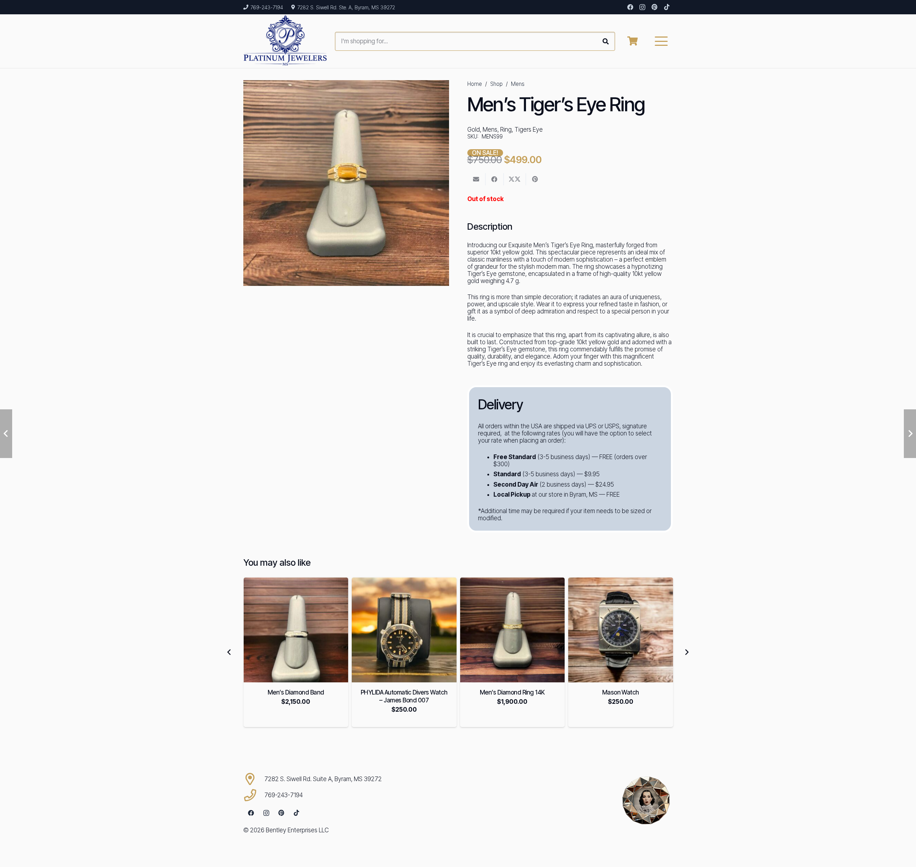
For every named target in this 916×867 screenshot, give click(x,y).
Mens (518, 84)
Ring (506, 129)
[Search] (605, 41)
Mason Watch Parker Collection (620, 692)
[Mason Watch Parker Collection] (620, 630)
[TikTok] (667, 7)
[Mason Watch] (512, 630)
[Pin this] (535, 179)
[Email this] (476, 179)
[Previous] (229, 652)
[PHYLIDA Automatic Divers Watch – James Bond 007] (295, 630)
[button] (661, 41)
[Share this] (495, 179)
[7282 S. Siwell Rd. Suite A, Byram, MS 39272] (253, 779)
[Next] (686, 652)
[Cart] (632, 41)
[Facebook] (630, 7)
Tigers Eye (529, 129)
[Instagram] (642, 7)
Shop (496, 84)
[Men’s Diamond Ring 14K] (404, 630)
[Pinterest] (654, 7)
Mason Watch (512, 692)
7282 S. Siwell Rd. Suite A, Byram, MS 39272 (323, 779)
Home (474, 84)
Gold (473, 129)
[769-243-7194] (253, 795)
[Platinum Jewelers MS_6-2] (285, 41)
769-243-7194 (283, 795)
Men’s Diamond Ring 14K (404, 692)
